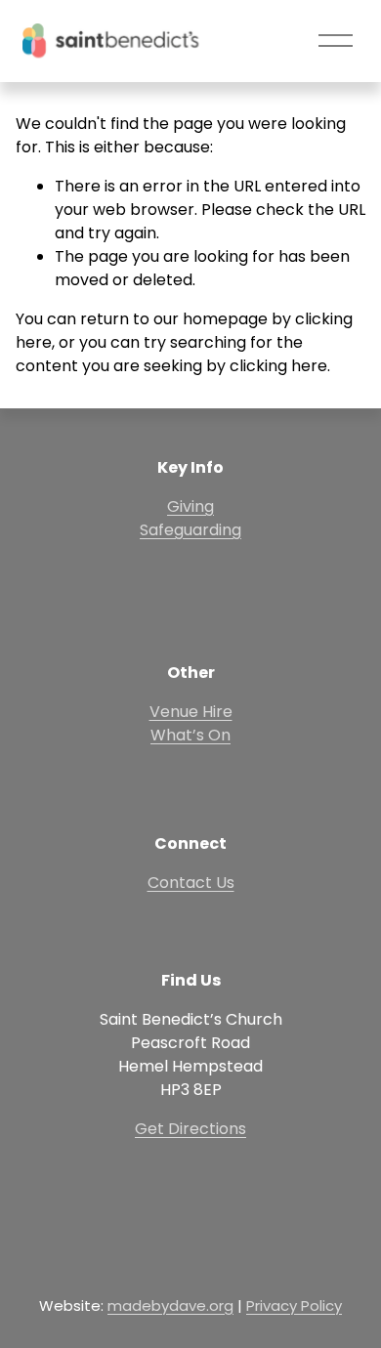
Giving (190, 506)
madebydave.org (170, 1305)
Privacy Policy (294, 1305)
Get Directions (190, 1128)
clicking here (278, 366)
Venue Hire (191, 711)
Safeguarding (190, 530)
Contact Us (191, 882)
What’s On (190, 735)
